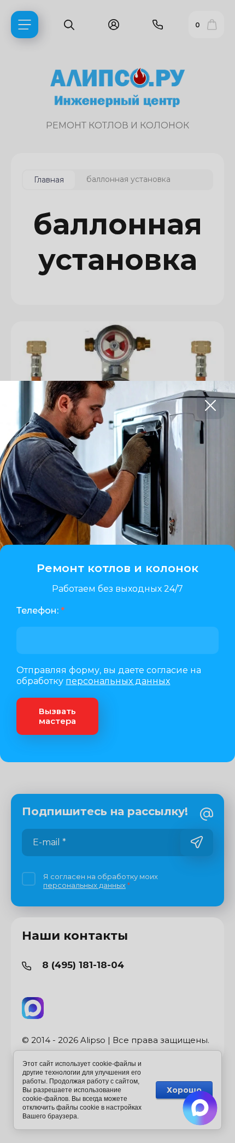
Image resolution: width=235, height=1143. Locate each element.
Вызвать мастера (57, 716)
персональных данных (118, 681)
